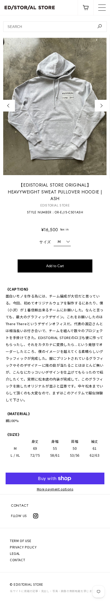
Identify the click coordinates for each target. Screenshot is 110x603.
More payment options (55, 489)
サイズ (45, 242)
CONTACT (20, 505)
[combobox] (55, 26)
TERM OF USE (21, 540)
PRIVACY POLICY (23, 547)
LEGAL (15, 553)
